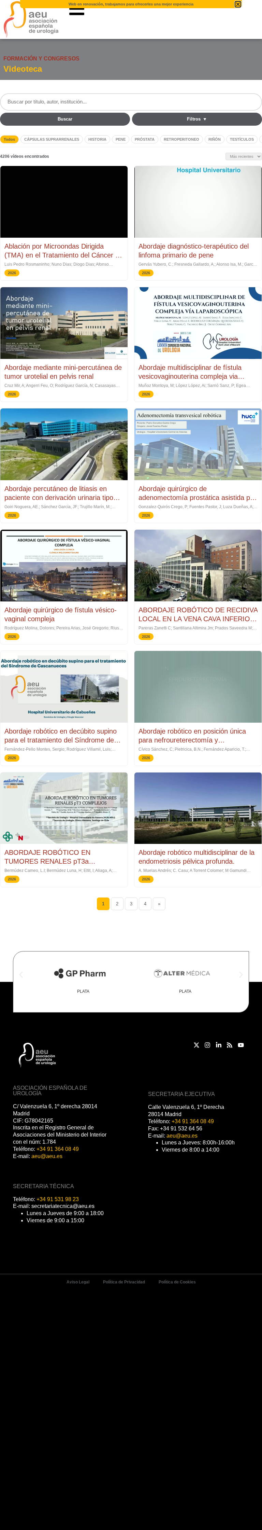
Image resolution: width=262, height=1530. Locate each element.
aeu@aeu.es (46, 1156)
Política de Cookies (177, 1282)
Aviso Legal (78, 1282)
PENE (121, 139)
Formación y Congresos (41, 58)
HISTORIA (97, 139)
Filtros (197, 119)
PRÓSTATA (145, 139)
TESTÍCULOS (242, 139)
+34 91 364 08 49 (58, 1149)
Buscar (65, 119)
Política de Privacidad (124, 1282)
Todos (9, 139)
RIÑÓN (214, 139)
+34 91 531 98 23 (58, 1199)
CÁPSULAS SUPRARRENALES (51, 139)
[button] (21, 975)
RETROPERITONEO (181, 139)
